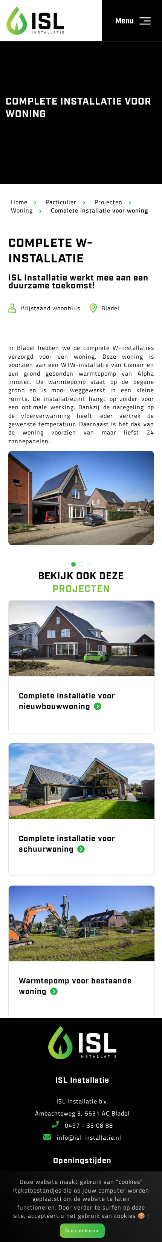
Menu (124, 20)
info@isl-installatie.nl (89, 1137)
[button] (73, 564)
